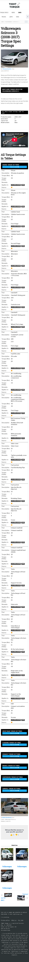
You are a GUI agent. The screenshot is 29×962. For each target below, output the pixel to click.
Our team (20, 920)
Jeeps (11, 17)
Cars (19, 12)
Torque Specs (4, 12)
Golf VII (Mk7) (3, 899)
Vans (17, 17)
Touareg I (25, 894)
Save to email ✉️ (14, 166)
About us (13, 920)
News (13, 12)
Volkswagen (8, 21)
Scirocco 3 (15, 21)
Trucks (4, 17)
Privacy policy (5, 920)
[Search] (27, 17)
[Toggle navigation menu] (26, 22)
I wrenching (5, 917)
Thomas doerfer (6, 69)
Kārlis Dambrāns (7, 817)
